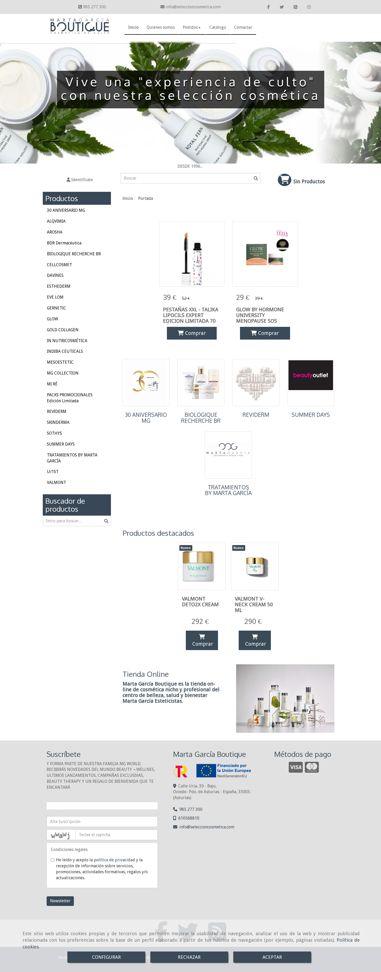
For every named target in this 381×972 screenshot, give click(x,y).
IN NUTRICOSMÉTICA (67, 340)
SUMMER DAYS (311, 414)
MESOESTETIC (60, 362)
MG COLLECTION (63, 373)
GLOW (52, 318)
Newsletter (60, 900)
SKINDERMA (58, 422)
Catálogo (217, 27)
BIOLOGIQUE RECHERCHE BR (201, 417)
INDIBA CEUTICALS (65, 351)
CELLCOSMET (59, 264)
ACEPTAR (272, 957)
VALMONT (56, 482)
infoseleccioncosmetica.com (193, 6)
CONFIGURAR (106, 957)
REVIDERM (256, 414)
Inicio (133, 27)
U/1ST (53, 471)
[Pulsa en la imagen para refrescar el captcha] (61, 835)
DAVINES (55, 275)
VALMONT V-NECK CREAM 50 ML (254, 604)
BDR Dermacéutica (64, 243)
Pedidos (191, 27)
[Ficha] (191, 253)
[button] (80, 180)
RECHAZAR (189, 957)
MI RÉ (52, 384)
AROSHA (54, 232)
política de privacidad (114, 859)
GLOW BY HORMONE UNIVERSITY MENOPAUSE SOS (260, 315)
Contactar (243, 27)
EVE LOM (55, 297)
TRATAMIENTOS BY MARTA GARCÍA (228, 490)
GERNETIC (56, 308)
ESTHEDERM (58, 286)
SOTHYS (54, 433)
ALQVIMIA (56, 221)
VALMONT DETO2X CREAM (200, 602)
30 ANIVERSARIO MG (146, 417)
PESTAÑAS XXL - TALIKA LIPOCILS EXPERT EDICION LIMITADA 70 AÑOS (190, 318)
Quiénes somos (161, 27)
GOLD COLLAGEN (63, 329)
